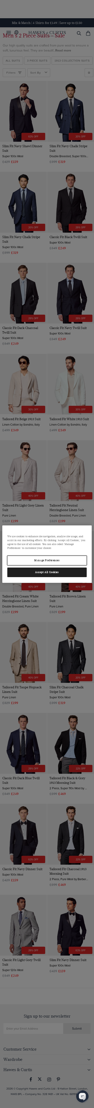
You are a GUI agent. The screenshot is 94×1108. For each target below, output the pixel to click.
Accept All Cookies (47, 572)
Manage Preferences (47, 560)
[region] (46, 554)
